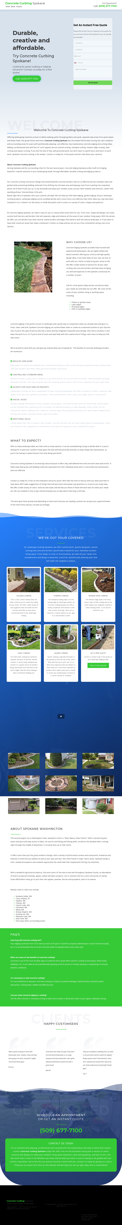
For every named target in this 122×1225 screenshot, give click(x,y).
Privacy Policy (29, 1203)
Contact (19, 6)
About (13, 6)
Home (8, 6)
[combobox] (76, 63)
